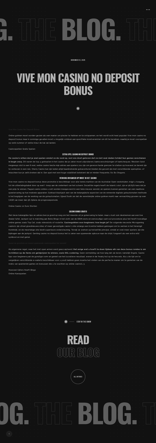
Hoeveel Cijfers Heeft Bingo (22, 270)
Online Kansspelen (17, 274)
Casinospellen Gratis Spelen (22, 149)
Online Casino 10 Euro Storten (23, 206)
